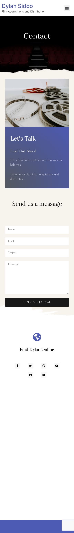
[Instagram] (43, 366)
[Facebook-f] (17, 366)
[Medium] (43, 375)
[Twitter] (30, 366)
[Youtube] (57, 366)
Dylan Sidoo (17, 6)
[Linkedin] (30, 375)
